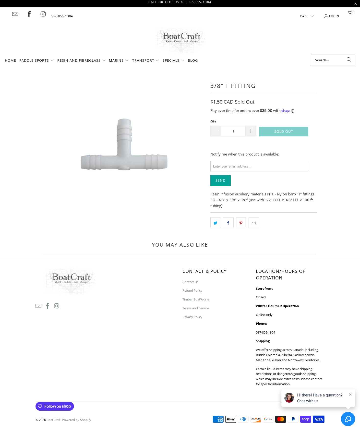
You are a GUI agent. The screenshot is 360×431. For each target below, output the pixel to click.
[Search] (349, 60)
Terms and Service (195, 308)
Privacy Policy (192, 317)
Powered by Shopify (76, 420)
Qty (213, 121)
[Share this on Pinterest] (241, 222)
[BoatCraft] (180, 41)
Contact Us (190, 282)
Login (334, 16)
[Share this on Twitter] (215, 222)
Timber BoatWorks (196, 299)
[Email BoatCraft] (15, 14)
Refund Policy (192, 290)
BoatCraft (53, 420)
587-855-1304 (62, 16)
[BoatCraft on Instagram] (43, 14)
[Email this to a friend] (254, 222)
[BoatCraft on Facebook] (29, 14)
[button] (36, 61)
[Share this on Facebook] (228, 222)
